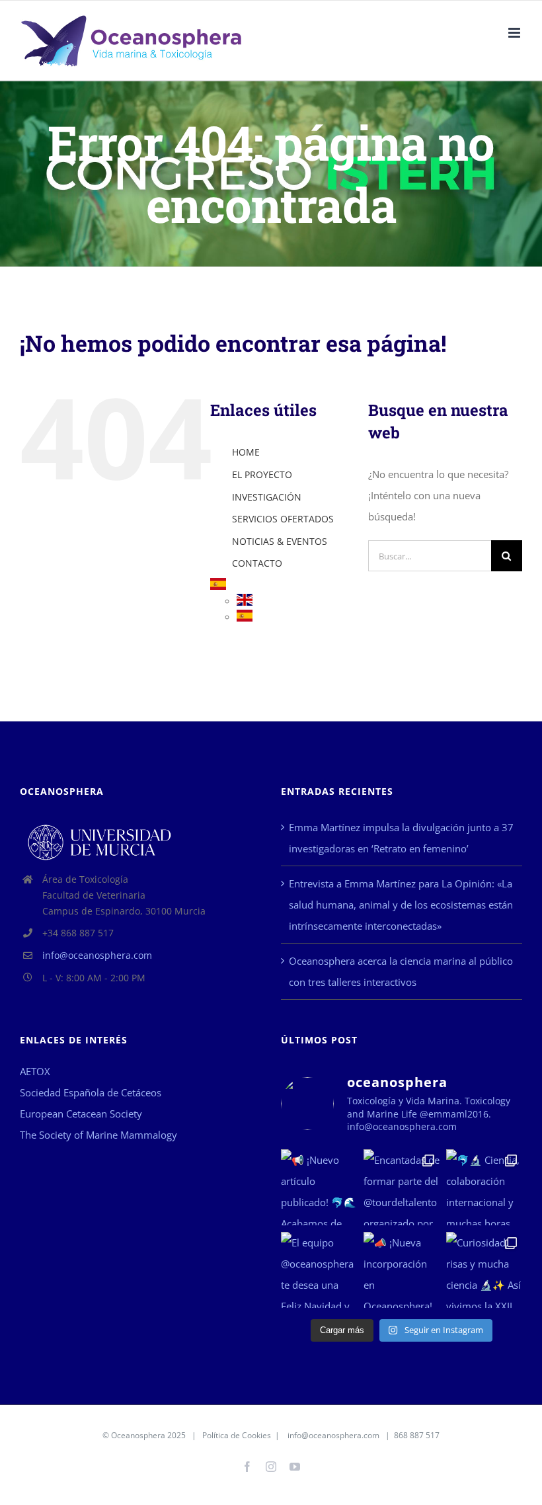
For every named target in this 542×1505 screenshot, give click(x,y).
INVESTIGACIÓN (266, 497)
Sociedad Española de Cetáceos (90, 1092)
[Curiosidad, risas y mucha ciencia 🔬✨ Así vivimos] (484, 1270)
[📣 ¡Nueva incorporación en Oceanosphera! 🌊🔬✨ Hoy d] (402, 1270)
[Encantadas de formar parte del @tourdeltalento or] (402, 1187)
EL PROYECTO (262, 474)
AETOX (35, 1071)
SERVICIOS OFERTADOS (283, 518)
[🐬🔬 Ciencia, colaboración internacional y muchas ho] (484, 1187)
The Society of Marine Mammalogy (98, 1134)
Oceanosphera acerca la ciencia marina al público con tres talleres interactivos (401, 971)
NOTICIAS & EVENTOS (279, 541)
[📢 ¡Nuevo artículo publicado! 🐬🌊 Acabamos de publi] (319, 1187)
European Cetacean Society (81, 1113)
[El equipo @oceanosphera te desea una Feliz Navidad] (319, 1270)
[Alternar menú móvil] (515, 33)
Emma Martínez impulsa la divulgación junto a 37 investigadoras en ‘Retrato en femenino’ (401, 838)
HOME (246, 452)
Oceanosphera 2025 (148, 1435)
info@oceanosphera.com (97, 955)
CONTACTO (257, 563)
